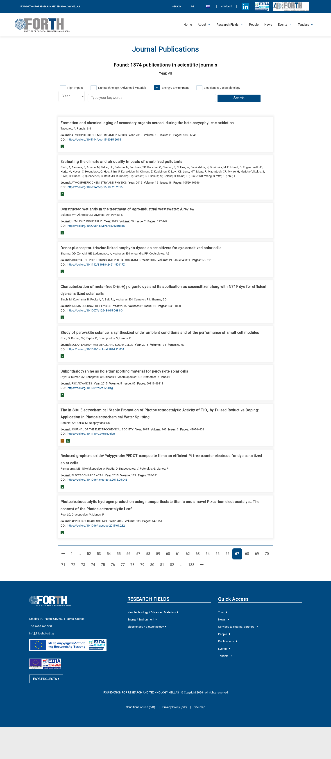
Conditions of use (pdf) (140, 707)
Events (222, 648)
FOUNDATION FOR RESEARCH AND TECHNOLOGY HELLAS (50, 6)
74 (94, 565)
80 (153, 565)
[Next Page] (201, 564)
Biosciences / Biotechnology (222, 87)
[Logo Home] (45, 25)
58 (149, 554)
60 (169, 554)
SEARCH (176, 6)
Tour (221, 612)
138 (192, 565)
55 (120, 554)
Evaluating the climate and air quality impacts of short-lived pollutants (121, 162)
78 (133, 565)
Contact (226, 6)
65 (218, 554)
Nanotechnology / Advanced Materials (122, 87)
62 (189, 554)
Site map (199, 707)
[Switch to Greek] (207, 6)
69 (258, 554)
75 (104, 565)
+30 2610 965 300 (40, 626)
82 (173, 565)
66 (228, 554)
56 (129, 554)
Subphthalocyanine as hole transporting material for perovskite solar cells (124, 371)
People (223, 634)
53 (100, 554)
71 (64, 565)
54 (110, 554)
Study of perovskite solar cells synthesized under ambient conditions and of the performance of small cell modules (160, 333)
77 (124, 565)
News (222, 619)
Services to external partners (236, 626)
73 (84, 565)
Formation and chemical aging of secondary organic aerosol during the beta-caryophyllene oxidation (147, 123)
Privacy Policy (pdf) (175, 707)
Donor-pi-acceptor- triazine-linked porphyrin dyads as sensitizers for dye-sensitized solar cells (141, 248)
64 (209, 554)
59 (159, 554)
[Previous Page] (63, 553)
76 (114, 565)
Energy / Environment (175, 87)
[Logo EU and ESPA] (262, 6)
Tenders (223, 656)
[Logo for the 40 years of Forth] (291, 7)
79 (143, 565)
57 (139, 554)
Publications (226, 641)
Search (239, 98)
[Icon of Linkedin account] (246, 6)
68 (248, 554)
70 (268, 554)
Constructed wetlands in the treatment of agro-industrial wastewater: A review (128, 209)
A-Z (192, 6)
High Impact (75, 87)
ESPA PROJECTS (45, 679)
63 (199, 554)
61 (179, 554)
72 (74, 565)
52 (90, 554)
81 (163, 565)
